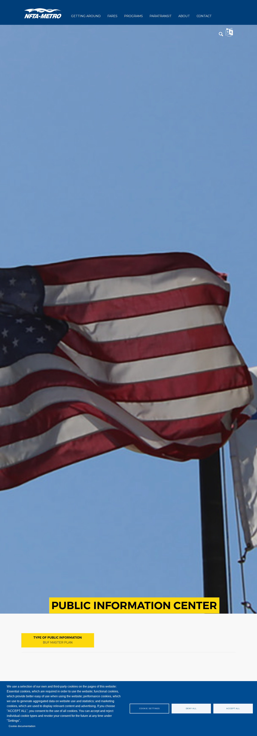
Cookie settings (149, 708)
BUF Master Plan (58, 642)
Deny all (191, 708)
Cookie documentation (22, 726)
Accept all (233, 708)
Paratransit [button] (161, 16)
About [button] (184, 16)
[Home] (43, 13)
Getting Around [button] (86, 16)
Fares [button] (112, 16)
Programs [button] (133, 16)
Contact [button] (204, 16)
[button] (221, 34)
